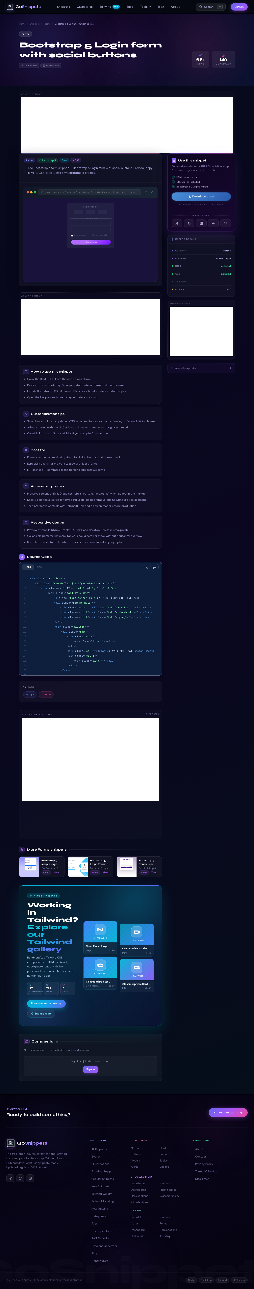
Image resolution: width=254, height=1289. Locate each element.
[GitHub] (10, 1178)
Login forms (138, 1183)
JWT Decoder (100, 1238)
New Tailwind (99, 1208)
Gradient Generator (104, 1246)
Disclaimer (202, 1179)
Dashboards (138, 1189)
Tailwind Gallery (101, 1193)
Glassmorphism (169, 1196)
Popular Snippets (102, 1179)
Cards (163, 1148)
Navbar (135, 1148)
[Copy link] (225, 223)
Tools (144, 7)
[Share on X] (177, 223)
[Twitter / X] (20, 1178)
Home (22, 23)
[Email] (30, 1178)
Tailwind (108, 7)
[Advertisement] (127, 125)
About (175, 7)
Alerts (134, 1166)
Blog (161, 7)
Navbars (165, 1183)
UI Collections (100, 1164)
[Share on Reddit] (213, 223)
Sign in (239, 7)
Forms (47, 23)
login (30, 694)
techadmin (31, 65)
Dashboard (138, 1230)
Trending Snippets (103, 1171)
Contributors (99, 1261)
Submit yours (43, 1013)
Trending (165, 1236)
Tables (164, 1160)
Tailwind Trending (102, 1201)
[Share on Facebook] (189, 223)
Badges (164, 1166)
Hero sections (139, 1196)
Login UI (136, 1217)
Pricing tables (168, 1189)
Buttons (136, 1154)
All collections (139, 1202)
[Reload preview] (145, 192)
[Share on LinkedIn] (201, 223)
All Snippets (99, 1149)
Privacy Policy (204, 1164)
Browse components (44, 1003)
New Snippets (100, 1186)
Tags (129, 7)
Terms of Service (206, 1171)
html (28, 567)
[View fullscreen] (151, 192)
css (39, 567)
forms (46, 694)
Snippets (63, 7)
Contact (200, 1156)
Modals (135, 1160)
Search (96, 1156)
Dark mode (137, 1236)
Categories (85, 7)
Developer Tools (102, 1231)
